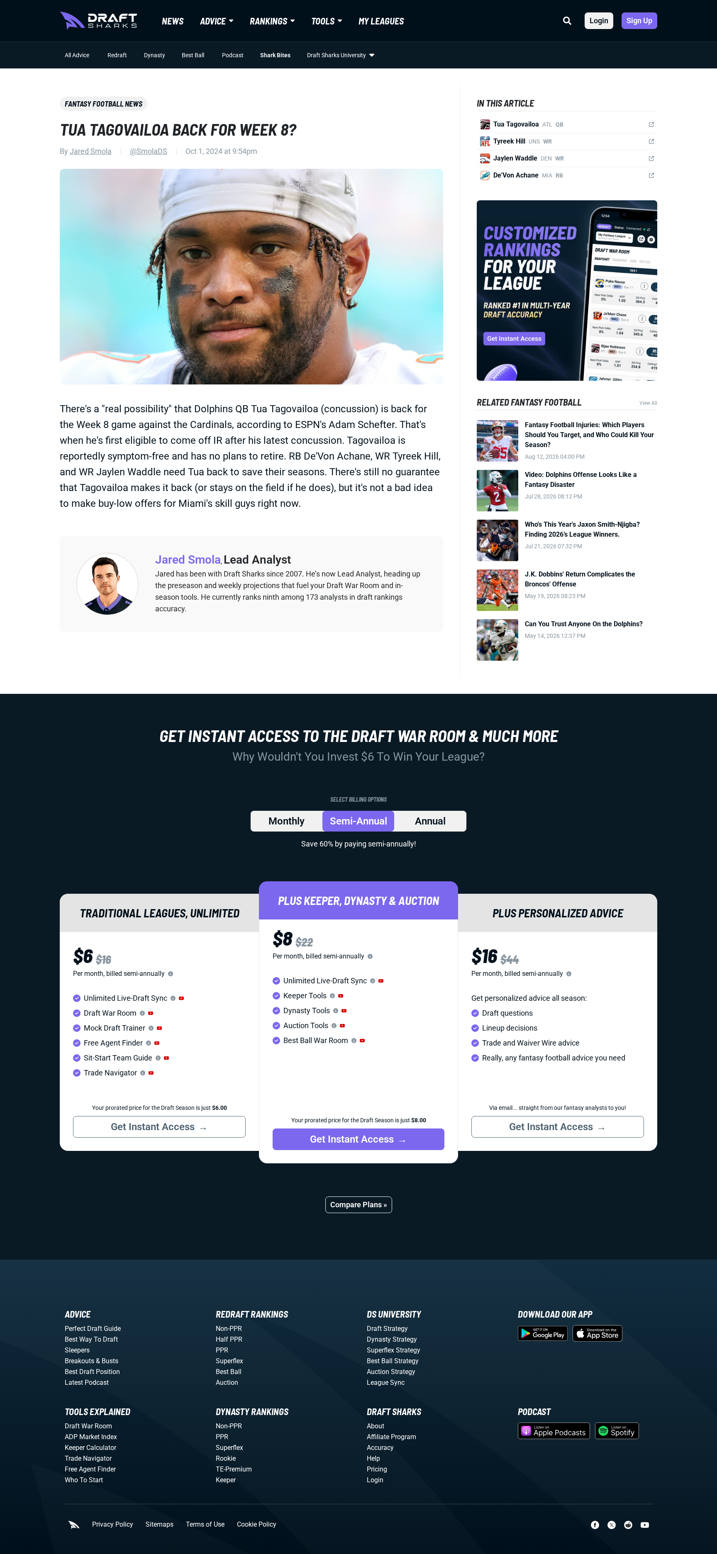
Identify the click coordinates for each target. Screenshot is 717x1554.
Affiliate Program (391, 1437)
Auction (227, 1382)
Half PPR (229, 1339)
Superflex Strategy (393, 1350)
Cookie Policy (256, 1524)
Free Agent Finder (90, 1469)
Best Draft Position (92, 1372)
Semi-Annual (358, 821)
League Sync (386, 1382)
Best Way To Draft (91, 1339)
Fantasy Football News (103, 103)
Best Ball (193, 55)
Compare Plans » (358, 1204)
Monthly (286, 821)
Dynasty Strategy (392, 1339)
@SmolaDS (148, 151)
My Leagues (381, 20)
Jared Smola (91, 151)
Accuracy (380, 1448)
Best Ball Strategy (393, 1361)
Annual (430, 821)
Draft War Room (88, 1426)
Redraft (117, 55)
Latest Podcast (87, 1382)
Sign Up (639, 20)
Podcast (233, 55)
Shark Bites (275, 55)
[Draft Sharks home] (98, 21)
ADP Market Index (91, 1437)
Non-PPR (229, 1329)
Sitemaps (159, 1524)
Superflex (229, 1361)
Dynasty (154, 55)
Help (373, 1458)
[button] (181, 998)
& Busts (107, 1361)
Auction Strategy (391, 1372)
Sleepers (77, 1350)
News (172, 20)
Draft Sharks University (336, 55)
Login (599, 20)
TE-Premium (234, 1469)
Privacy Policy (112, 1524)
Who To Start (84, 1480)
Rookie (226, 1458)
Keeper (226, 1480)
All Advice (77, 55)
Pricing (377, 1469)
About (375, 1426)
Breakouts (79, 1361)
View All (648, 403)
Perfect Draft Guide (93, 1329)
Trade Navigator (88, 1458)
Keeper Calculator (90, 1448)
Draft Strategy (387, 1329)
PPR (222, 1350)
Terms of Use (205, 1524)
